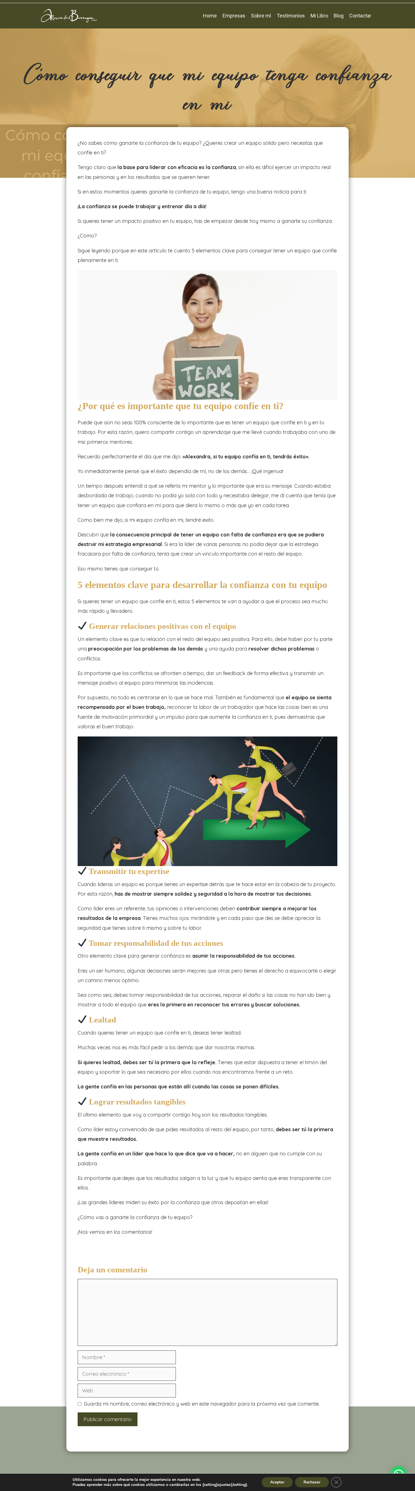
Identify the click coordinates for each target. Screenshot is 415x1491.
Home (210, 16)
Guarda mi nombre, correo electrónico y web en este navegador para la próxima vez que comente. (202, 1404)
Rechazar (311, 1482)
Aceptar (277, 1482)
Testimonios (291, 16)
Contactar (360, 16)
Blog (339, 16)
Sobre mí (261, 16)
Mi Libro (319, 16)
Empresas (233, 16)
